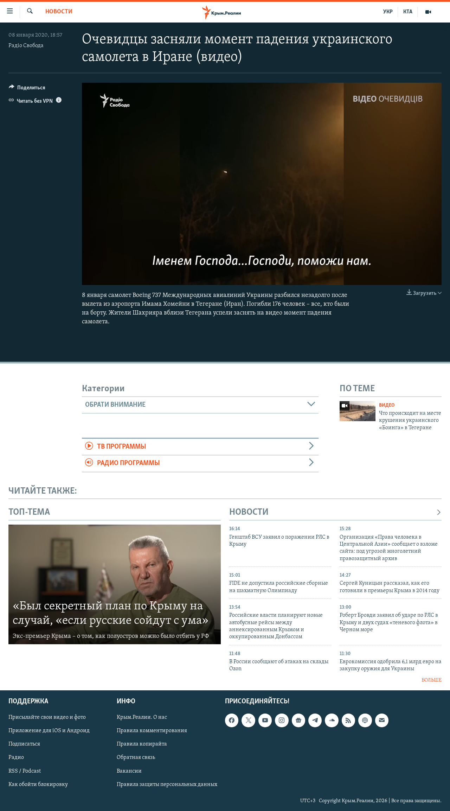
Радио (16, 758)
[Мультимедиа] (428, 12)
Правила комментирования (152, 731)
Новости (58, 12)
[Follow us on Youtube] (265, 720)
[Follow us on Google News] (298, 720)
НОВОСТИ (249, 512)
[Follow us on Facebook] (231, 720)
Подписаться (24, 744)
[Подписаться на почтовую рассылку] (381, 720)
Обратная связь (136, 758)
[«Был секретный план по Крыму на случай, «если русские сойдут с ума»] (114, 584)
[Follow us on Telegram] (315, 720)
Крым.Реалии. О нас (142, 718)
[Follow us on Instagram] (281, 720)
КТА (407, 12)
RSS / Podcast (24, 771)
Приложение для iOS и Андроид (49, 731)
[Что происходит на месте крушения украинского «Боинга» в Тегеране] (357, 411)
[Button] (27, 89)
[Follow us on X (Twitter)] (248, 720)
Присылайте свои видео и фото (47, 718)
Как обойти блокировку (38, 784)
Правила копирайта (142, 744)
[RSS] (348, 720)
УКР (388, 12)
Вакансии (129, 771)
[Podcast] (365, 720)
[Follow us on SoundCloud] (331, 720)
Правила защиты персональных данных (167, 784)
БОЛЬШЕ (432, 680)
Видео (386, 405)
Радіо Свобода (26, 46)
